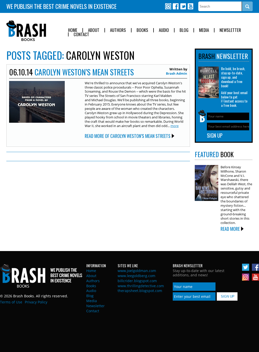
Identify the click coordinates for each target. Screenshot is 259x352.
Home (72, 30)
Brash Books (26, 30)
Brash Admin (176, 73)
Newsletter (230, 30)
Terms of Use (11, 302)
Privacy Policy (36, 302)
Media (204, 30)
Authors (118, 30)
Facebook (175, 6)
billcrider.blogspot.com (137, 280)
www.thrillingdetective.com (141, 285)
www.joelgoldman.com (137, 270)
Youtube (190, 6)
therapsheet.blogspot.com (140, 290)
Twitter (183, 6)
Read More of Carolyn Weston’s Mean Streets (127, 136)
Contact (81, 34)
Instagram (168, 6)
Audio (164, 30)
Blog (184, 30)
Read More (230, 228)
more (174, 125)
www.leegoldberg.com (136, 275)
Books (142, 30)
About (93, 30)
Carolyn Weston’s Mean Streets (84, 72)
